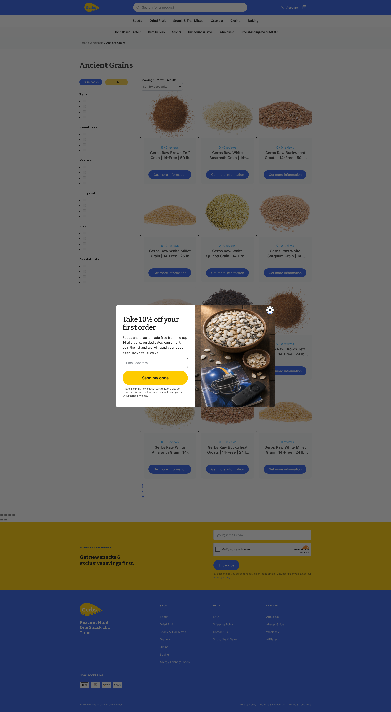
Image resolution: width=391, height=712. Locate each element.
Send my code (155, 377)
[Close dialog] (270, 310)
